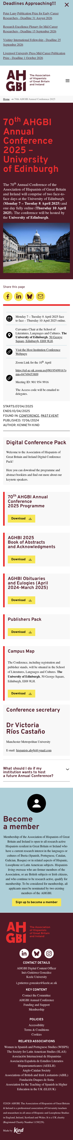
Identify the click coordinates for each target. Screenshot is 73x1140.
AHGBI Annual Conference (36, 1000)
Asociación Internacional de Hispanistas (36, 1056)
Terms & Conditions (36, 1030)
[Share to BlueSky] (29, 296)
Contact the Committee (36, 995)
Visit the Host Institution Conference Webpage (38, 352)
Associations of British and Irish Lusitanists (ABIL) (36, 1075)
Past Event (50, 416)
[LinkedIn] (24, 953)
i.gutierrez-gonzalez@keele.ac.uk (36, 983)
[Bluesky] (36, 953)
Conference (29, 416)
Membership (36, 1009)
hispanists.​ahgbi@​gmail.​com (33, 750)
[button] (67, 5)
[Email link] (40, 296)
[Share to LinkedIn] (18, 296)
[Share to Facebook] (7, 296)
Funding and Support (37, 1005)
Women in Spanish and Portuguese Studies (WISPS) (36, 1047)
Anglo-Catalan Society (37, 1070)
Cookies (37, 1034)
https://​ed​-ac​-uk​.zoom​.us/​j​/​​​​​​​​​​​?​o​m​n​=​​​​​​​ (41, 372)
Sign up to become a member (37, 902)
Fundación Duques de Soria (36, 1080)
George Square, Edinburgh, (39, 339)
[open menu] (67, 80)
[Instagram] (49, 953)
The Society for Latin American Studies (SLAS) (36, 1051)
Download (18, 519)
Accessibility (36, 1025)
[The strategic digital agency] (18, 1130)
